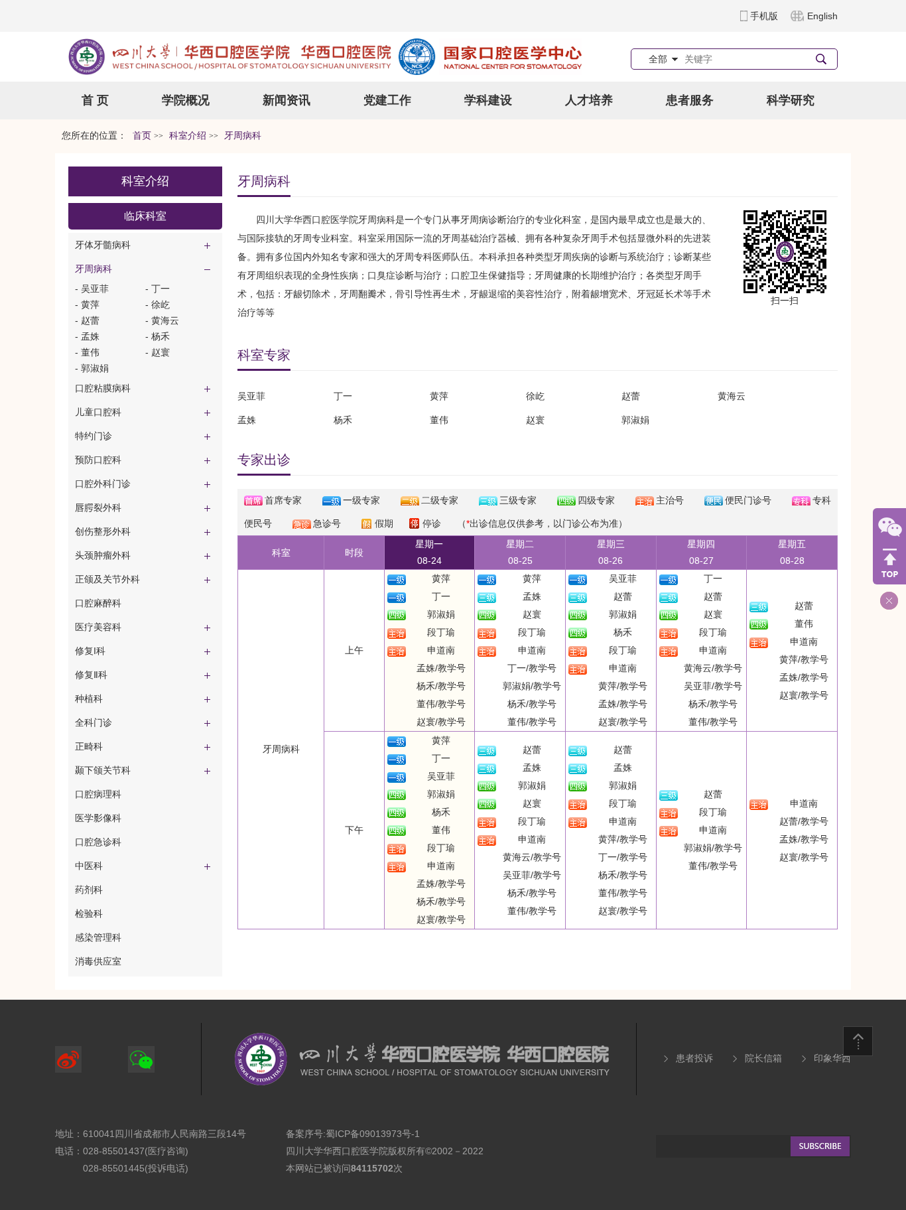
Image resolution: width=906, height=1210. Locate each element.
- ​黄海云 (162, 320)
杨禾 (343, 420)
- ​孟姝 (87, 336)
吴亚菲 (623, 578)
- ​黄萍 (87, 304)
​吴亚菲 (251, 396)
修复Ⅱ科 (91, 674)
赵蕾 (623, 596)
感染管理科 (98, 937)
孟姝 (532, 596)
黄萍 (441, 578)
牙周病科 (93, 268)
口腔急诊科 (98, 842)
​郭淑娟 (635, 420)
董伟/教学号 (441, 704)
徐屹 (535, 396)
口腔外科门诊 (103, 483)
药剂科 (89, 889)
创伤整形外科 (103, 531)
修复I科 (90, 650)
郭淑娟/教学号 (532, 686)
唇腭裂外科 (98, 507)
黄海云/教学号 (713, 668)
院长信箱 (763, 1058)
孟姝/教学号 (441, 668)
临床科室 (145, 216)
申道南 (441, 650)
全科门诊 (93, 722)
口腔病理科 (98, 794)
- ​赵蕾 (87, 320)
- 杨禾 (157, 336)
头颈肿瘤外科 (103, 555)
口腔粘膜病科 (103, 388)
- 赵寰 (157, 352)
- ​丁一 (157, 288)
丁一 (441, 596)
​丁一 (343, 396)
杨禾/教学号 (441, 686)
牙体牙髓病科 (103, 244)
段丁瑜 (441, 632)
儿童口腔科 (98, 412)
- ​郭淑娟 (92, 368)
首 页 (95, 100)
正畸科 (89, 746)
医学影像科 (98, 818)
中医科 (89, 865)
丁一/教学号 (531, 668)
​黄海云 (731, 396)
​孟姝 (246, 420)
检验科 (89, 913)
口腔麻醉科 (98, 603)
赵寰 (535, 420)
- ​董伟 (87, 352)
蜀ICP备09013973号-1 (373, 1133)
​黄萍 (439, 396)
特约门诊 (93, 436)
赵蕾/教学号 (803, 821)
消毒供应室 (98, 961)
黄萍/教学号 (622, 686)
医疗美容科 (98, 627)
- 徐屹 (157, 304)
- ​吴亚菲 (92, 288)
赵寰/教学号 (441, 721)
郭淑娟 (441, 614)
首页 (142, 136)
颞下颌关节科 (103, 770)
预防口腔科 (98, 459)
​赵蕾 (630, 396)
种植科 (89, 698)
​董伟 (439, 420)
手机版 (764, 16)
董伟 (804, 623)
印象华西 (832, 1058)
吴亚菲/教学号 (713, 686)
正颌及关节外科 (107, 579)
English (822, 16)
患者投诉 (694, 1058)
